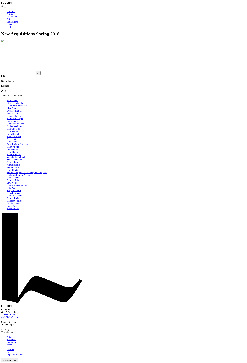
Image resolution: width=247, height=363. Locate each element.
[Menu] (5, 7)
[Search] (2, 6)
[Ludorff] (7, 4)
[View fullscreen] (38, 73)
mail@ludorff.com (9, 317)
